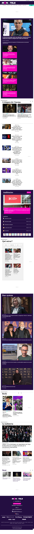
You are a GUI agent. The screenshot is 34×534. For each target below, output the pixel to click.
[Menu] (0, 5)
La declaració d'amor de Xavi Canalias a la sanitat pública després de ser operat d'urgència (17, 363)
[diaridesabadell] (10, 517)
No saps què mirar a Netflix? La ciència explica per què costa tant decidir (9, 81)
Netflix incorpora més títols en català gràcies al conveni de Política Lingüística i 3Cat (17, 139)
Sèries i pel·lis (5, 79)
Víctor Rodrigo (5, 118)
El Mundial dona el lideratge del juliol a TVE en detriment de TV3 (17, 171)
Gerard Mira (7, 40)
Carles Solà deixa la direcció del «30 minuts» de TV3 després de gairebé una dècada (9, 68)
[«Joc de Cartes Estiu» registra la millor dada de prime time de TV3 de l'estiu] (6, 160)
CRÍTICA (11, 268)
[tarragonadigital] (27, 517)
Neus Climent (5, 56)
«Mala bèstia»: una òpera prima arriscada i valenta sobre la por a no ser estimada (9, 115)
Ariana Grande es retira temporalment (6, 478)
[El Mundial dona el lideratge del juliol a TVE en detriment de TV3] (6, 170)
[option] (9, 112)
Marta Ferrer (19, 118)
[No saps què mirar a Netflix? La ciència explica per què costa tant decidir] (10, 76)
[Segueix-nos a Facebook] (14, 501)
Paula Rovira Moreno (5, 417)
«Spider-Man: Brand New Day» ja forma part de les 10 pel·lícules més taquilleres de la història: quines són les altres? (8, 257)
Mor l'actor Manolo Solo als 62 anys (8, 386)
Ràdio (11, 5)
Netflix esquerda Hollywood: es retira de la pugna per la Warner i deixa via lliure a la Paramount (27, 460)
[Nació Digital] (4, 2)
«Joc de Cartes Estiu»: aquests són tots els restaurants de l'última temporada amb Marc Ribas (16, 182)
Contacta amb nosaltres (17, 503)
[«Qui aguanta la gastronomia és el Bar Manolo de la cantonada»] (7, 403)
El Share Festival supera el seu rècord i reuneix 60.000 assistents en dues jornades (27, 479)
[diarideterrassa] (18, 517)
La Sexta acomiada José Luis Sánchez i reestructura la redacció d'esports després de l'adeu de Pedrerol (17, 38)
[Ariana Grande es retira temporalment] (7, 474)
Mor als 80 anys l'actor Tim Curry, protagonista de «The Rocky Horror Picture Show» (9, 54)
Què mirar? (19, 5)
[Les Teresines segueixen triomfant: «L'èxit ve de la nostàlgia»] (18, 403)
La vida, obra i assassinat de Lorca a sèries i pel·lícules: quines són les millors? (16, 128)
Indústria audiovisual (5, 457)
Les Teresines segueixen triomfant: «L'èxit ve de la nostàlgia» (17, 413)
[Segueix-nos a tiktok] (20, 501)
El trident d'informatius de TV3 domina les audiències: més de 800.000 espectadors (17, 210)
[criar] (24, 519)
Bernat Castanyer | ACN (6, 95)
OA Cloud (20, 528)
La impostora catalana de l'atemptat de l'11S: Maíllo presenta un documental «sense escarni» (16, 43)
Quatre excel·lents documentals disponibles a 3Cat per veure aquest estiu (17, 256)
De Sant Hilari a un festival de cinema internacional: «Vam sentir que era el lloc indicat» (9, 93)
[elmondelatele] (11, 519)
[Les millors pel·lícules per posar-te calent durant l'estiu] (17, 266)
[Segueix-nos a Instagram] (17, 501)
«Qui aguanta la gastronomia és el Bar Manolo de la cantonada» (7, 415)
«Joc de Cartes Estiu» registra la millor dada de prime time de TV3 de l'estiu (17, 161)
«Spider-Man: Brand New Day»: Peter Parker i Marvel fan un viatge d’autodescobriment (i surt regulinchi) (24, 115)
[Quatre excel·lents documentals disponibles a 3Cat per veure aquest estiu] (17, 251)
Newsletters (27, 0)
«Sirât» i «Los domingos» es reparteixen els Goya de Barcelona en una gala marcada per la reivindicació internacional (16, 446)
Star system (15, 5)
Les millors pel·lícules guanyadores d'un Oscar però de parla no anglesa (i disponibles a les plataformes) (17, 150)
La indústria (24, 5)
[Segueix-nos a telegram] (18, 501)
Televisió (8, 5)
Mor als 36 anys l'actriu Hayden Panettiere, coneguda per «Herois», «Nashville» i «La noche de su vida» (17, 316)
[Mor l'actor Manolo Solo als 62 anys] (17, 376)
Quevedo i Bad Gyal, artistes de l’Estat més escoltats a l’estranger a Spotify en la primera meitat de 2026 (17, 480)
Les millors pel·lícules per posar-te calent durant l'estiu (16, 271)
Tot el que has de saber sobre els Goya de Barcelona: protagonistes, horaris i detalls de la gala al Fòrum (17, 460)
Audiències (4, 5)
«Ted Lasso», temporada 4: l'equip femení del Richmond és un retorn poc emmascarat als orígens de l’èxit (8, 272)
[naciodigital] (3, 517)
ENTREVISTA (9, 411)
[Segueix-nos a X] (15, 501)
